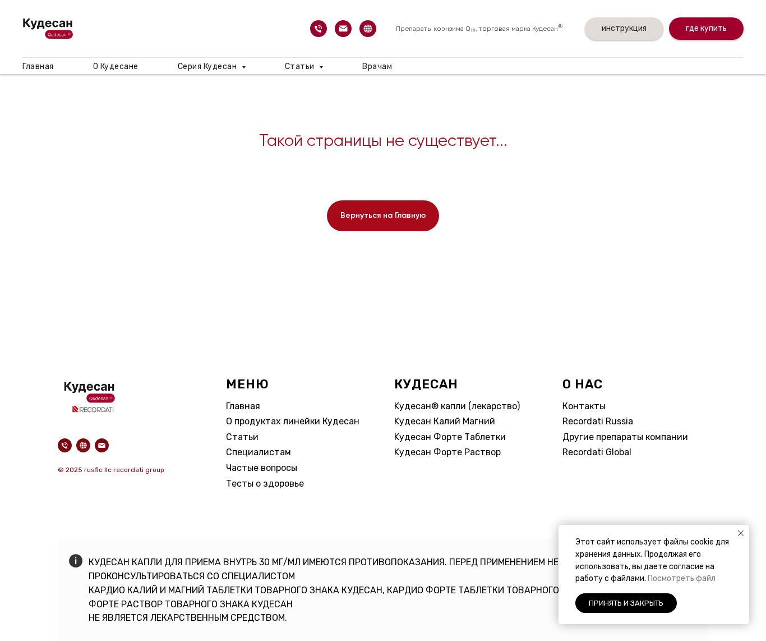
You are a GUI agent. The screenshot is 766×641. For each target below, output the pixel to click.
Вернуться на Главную (383, 215)
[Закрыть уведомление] (740, 533)
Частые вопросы (261, 468)
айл (709, 578)
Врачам (377, 66)
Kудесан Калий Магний (444, 421)
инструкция (624, 28)
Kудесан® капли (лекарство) (457, 406)
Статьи (242, 437)
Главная (38, 66)
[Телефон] (318, 28)
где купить (706, 28)
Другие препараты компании (625, 437)
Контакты (584, 406)
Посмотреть (672, 578)
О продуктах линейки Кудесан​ (292, 421)
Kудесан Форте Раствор (447, 452)
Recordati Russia (597, 421)
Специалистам (258, 452)
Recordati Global (596, 452)
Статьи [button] (301, 66)
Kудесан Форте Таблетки (450, 437)
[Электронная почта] (343, 28)
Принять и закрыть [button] (626, 603)
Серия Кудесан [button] (208, 66)
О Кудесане (116, 66)
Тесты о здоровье (265, 483)
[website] (367, 28)
